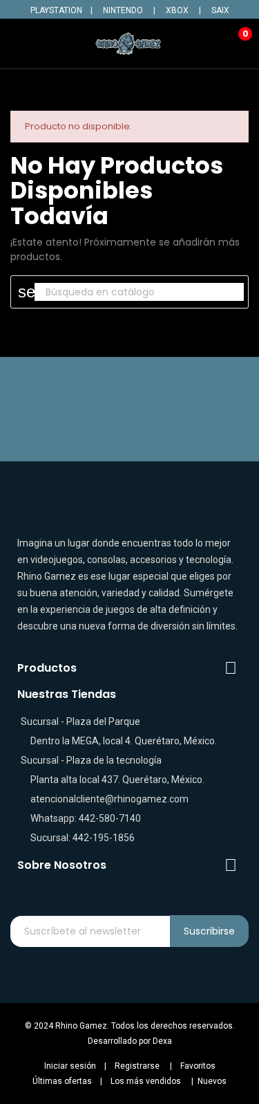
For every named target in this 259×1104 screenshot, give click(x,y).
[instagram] (116, 889)
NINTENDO (123, 10)
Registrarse (137, 1066)
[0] (234, 43)
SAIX (220, 10)
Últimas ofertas (62, 1081)
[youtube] (143, 889)
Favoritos (197, 1066)
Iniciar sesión (70, 1066)
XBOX (177, 10)
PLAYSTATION (56, 10)
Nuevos (212, 1081)
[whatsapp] (170, 889)
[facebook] (89, 889)
